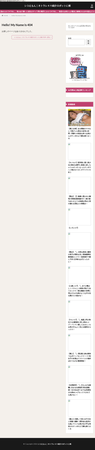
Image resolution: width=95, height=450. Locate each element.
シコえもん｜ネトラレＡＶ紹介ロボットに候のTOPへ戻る (32, 37)
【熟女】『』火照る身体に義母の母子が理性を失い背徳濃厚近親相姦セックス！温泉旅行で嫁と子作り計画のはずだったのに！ (79, 257)
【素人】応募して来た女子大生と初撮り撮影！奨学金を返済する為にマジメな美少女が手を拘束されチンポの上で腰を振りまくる (79, 424)
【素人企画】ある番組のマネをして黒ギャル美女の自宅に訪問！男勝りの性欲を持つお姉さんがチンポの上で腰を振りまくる (79, 133)
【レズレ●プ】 (73, 228)
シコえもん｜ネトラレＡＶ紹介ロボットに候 (47, 6)
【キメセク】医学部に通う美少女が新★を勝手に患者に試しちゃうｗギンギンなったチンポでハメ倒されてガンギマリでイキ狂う (79, 167)
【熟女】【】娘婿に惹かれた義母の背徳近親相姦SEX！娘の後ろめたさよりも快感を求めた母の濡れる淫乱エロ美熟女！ (79, 200)
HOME (6, 15)
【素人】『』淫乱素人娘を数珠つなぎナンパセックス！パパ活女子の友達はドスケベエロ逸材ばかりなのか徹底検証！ (79, 357)
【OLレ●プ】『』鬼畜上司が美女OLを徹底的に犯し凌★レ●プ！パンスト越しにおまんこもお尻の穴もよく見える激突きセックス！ (79, 324)
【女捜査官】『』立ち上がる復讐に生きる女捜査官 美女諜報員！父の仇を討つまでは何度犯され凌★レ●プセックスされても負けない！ (79, 390)
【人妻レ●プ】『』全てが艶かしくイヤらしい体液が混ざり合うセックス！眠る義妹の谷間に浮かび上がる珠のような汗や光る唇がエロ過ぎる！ (79, 291)
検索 (69, 38)
